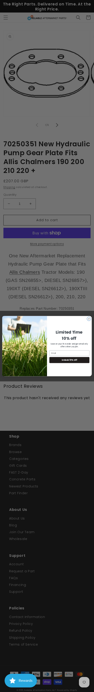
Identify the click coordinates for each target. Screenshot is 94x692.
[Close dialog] (89, 319)
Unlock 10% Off (69, 359)
